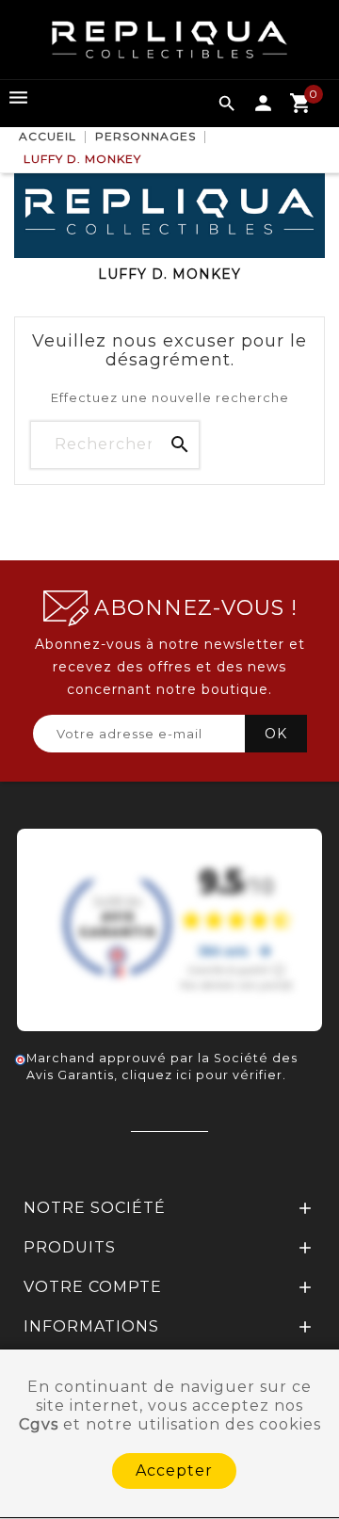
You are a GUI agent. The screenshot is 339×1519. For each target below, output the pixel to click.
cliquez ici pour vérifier (201, 1075)
